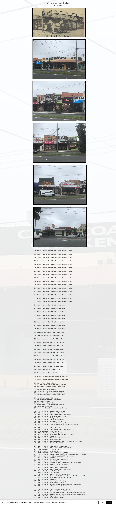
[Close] (114, 502)
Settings (102, 502)
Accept (109, 502)
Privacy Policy (62, 502)
